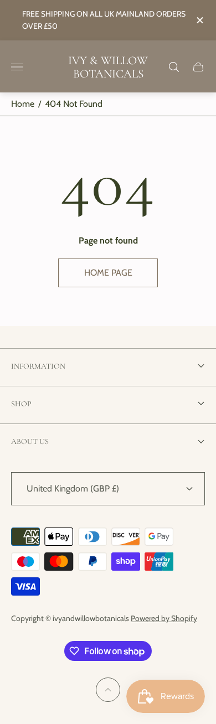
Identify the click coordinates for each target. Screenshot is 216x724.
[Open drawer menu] (17, 67)
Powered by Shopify (164, 618)
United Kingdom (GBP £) (73, 488)
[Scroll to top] (108, 690)
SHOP (21, 403)
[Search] (174, 67)
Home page (108, 272)
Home (22, 104)
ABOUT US (30, 441)
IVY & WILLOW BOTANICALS (108, 67)
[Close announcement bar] (199, 20)
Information (38, 366)
